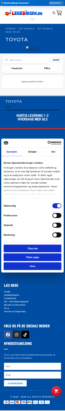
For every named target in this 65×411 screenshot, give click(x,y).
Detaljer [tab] (32, 151)
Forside (11, 29)
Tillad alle (32, 248)
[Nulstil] (56, 59)
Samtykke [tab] (11, 151)
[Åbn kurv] (56, 391)
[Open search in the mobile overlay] (54, 12)
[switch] (56, 215)
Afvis (32, 266)
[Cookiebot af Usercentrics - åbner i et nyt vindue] (47, 143)
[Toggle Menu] (32, 19)
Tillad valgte (32, 257)
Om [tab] (53, 151)
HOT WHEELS (26, 29)
